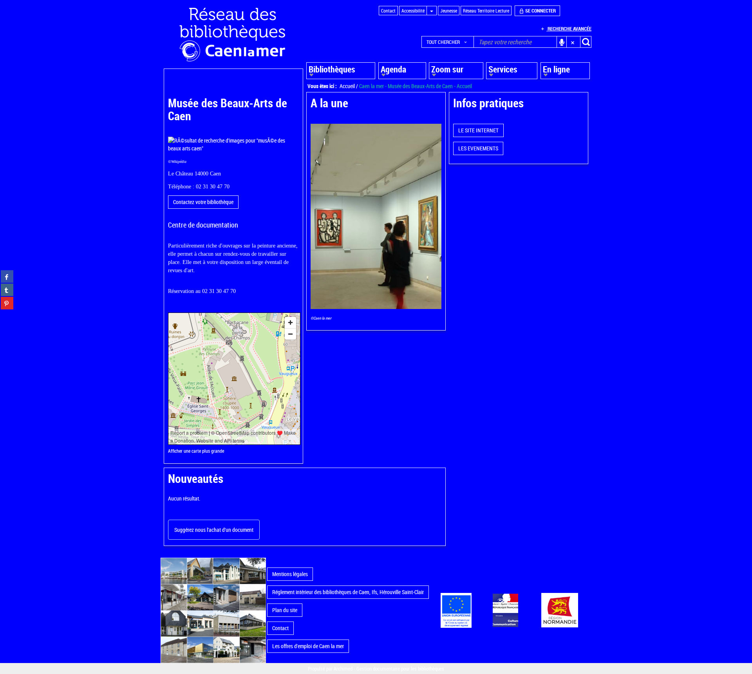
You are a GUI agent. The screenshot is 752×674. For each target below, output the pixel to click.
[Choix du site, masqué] (432, 10)
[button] (447, 42)
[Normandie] (560, 610)
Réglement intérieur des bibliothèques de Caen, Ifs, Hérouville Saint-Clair (348, 592)
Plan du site (284, 610)
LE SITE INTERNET (478, 130)
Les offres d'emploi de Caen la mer (308, 646)
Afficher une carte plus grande (196, 451)
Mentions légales (290, 574)
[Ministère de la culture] (505, 610)
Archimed (343, 668)
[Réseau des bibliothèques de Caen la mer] (213, 609)
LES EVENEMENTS (478, 148)
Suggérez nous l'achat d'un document (213, 529)
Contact (280, 628)
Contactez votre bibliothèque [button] (203, 202)
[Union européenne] (456, 610)
